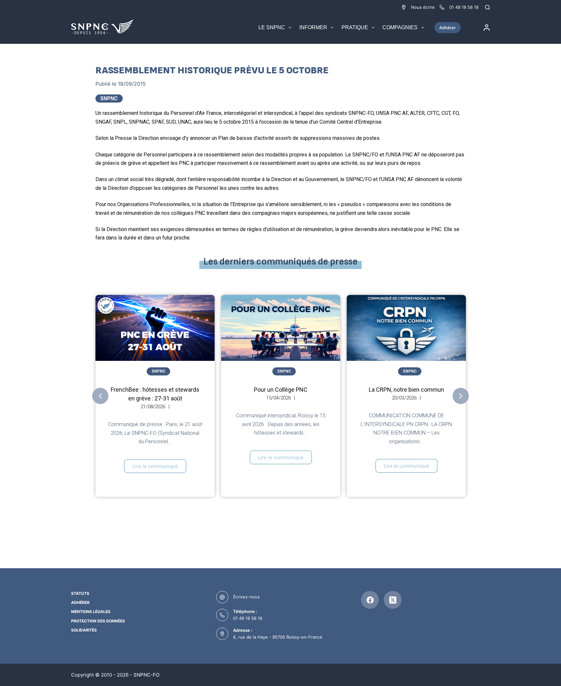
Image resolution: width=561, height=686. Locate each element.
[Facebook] (370, 600)
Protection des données (98, 621)
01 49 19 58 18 (247, 618)
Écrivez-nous (246, 596)
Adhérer (447, 27)
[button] (100, 396)
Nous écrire (423, 7)
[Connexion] (486, 27)
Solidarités (84, 630)
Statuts (80, 593)
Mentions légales (90, 611)
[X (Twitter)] (393, 600)
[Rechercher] (487, 7)
